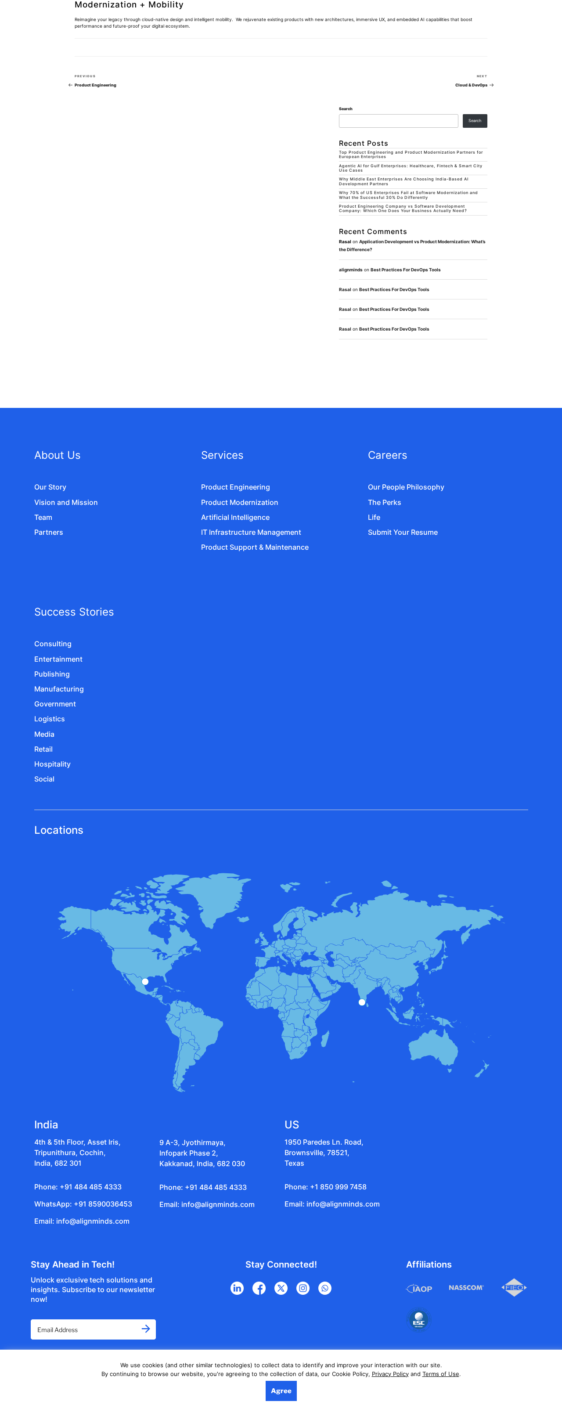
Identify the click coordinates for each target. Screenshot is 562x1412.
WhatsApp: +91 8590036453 (83, 1203)
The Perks (384, 502)
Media (44, 734)
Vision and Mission (66, 502)
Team (43, 517)
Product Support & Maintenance (255, 547)
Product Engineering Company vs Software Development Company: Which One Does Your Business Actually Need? (403, 208)
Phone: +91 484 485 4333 (78, 1186)
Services (222, 455)
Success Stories (74, 611)
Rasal (345, 289)
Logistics (49, 718)
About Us (57, 455)
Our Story (50, 487)
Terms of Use (440, 1373)
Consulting (53, 643)
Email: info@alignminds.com (82, 1221)
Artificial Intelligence (235, 517)
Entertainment (58, 659)
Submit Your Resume (403, 532)
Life (374, 517)
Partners (48, 532)
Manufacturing (59, 688)
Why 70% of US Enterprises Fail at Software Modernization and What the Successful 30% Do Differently (408, 195)
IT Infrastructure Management (251, 532)
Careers (387, 455)
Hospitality (52, 764)
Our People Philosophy (406, 487)
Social (44, 778)
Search (346, 109)
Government (55, 703)
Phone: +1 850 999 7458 (326, 1186)
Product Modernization (239, 502)
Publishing (52, 674)
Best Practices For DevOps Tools (406, 269)
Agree (281, 1391)
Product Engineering (235, 487)
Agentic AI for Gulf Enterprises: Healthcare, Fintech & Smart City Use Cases (411, 168)
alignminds (351, 269)
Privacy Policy (390, 1373)
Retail (43, 749)
